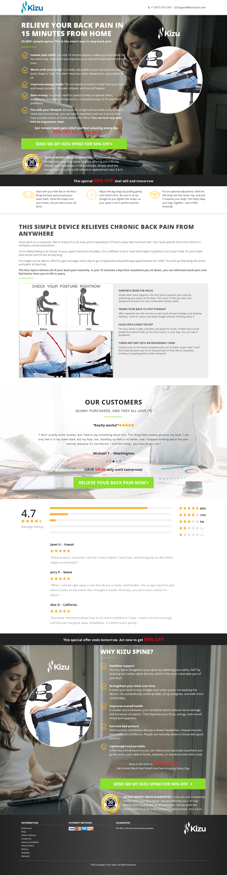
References (26, 828)
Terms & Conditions (30, 842)
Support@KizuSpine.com (192, 7)
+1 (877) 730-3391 (161, 7)
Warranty (25, 856)
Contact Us (26, 839)
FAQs (23, 832)
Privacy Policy (27, 846)
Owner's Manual (28, 835)
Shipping (25, 853)
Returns (24, 849)
